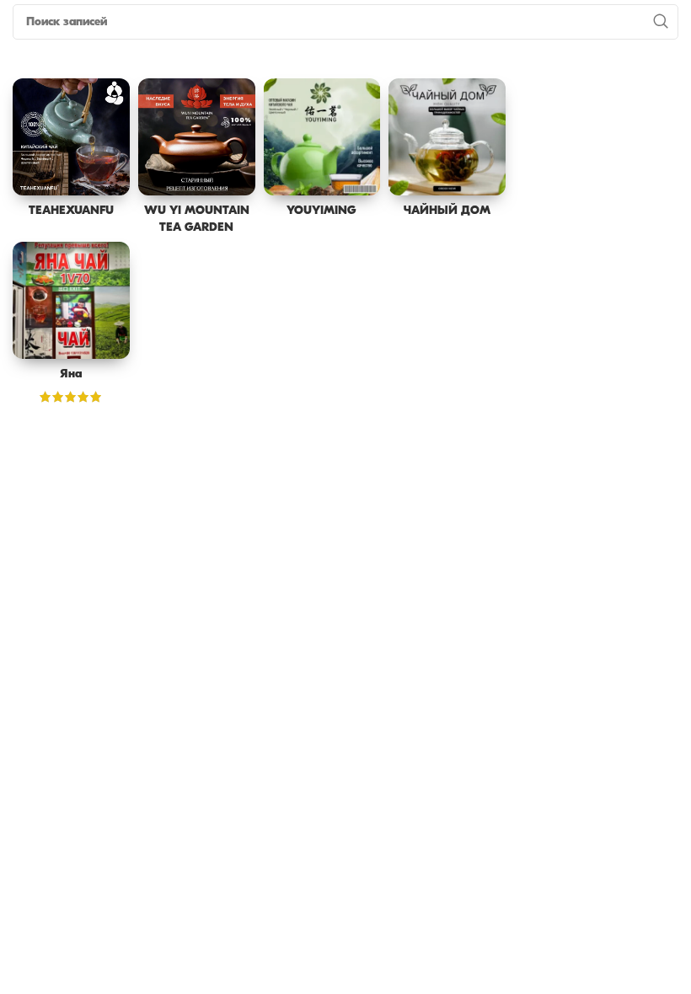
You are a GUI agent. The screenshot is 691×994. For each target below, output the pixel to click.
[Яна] (71, 300)
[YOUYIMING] (322, 136)
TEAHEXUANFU (71, 211)
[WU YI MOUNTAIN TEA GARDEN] (196, 136)
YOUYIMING (321, 211)
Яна (71, 374)
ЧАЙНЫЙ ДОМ (447, 211)
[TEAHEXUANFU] (71, 136)
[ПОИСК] (660, 22)
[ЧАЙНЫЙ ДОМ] (447, 136)
